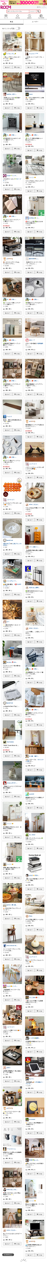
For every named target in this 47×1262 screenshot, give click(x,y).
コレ (8, 67)
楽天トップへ (41, 7)
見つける (18, 16)
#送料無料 (40, 343)
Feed (6, 16)
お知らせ (29, 16)
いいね (17, 67)
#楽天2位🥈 (6, 543)
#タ (29, 1084)
